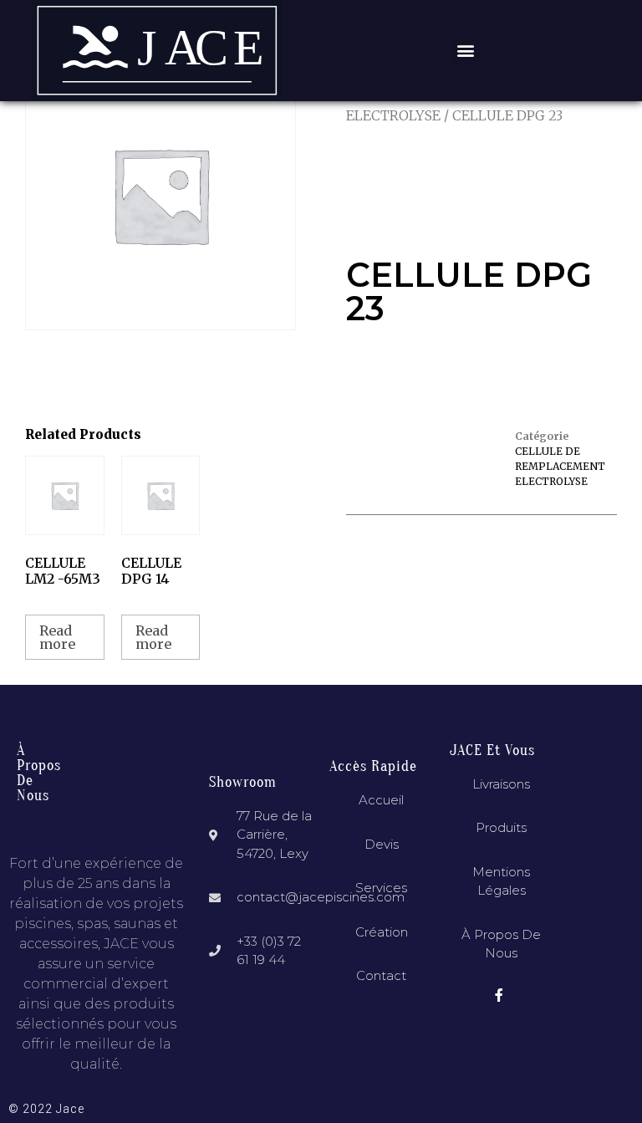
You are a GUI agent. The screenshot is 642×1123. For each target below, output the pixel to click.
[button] (465, 50)
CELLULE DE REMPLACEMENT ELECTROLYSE (560, 466)
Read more (57, 637)
